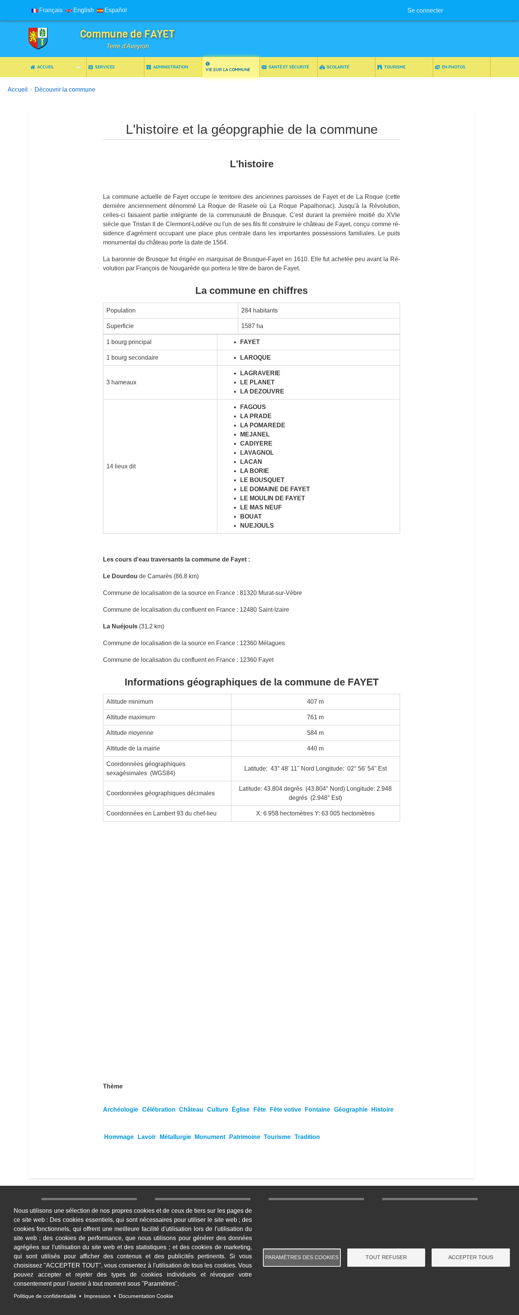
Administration (170, 67)
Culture (217, 1109)
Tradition (307, 1137)
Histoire (382, 1109)
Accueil (45, 67)
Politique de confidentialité (45, 1296)
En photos (453, 67)
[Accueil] (43, 39)
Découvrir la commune (65, 89)
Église (241, 1109)
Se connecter (425, 10)
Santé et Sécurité (289, 67)
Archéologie (120, 1109)
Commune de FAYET (127, 34)
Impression (97, 1296)
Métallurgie (175, 1137)
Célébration (159, 1109)
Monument (210, 1137)
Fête (259, 1109)
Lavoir (147, 1137)
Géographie (351, 1109)
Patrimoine (244, 1137)
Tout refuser (386, 1257)
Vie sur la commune (228, 69)
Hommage (119, 1137)
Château (191, 1109)
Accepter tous (470, 1257)
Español (115, 10)
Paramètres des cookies (302, 1257)
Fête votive (285, 1109)
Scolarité (338, 67)
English (83, 10)
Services (105, 67)
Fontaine (317, 1109)
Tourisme (394, 67)
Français (50, 10)
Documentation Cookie (146, 1296)
